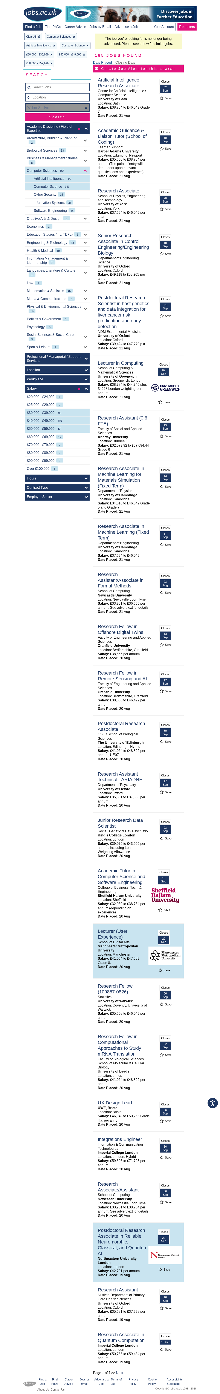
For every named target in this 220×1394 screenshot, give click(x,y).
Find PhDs (53, 27)
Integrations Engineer (120, 1139)
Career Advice (75, 27)
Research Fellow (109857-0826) (115, 988)
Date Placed (102, 62)
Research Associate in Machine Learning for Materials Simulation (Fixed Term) (121, 477)
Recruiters (187, 27)
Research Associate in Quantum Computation (121, 1337)
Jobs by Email (100, 27)
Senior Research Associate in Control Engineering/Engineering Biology (123, 244)
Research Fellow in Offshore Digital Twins (120, 629)
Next (119, 1373)
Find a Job (33, 27)
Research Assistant (118, 1290)
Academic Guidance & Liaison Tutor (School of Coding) (122, 136)
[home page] (42, 14)
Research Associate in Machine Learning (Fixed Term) (123, 532)
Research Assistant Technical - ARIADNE (120, 776)
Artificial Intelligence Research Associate (118, 82)
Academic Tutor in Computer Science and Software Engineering (121, 876)
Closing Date (125, 62)
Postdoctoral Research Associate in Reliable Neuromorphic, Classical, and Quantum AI (122, 1242)
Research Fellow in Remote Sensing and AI (122, 675)
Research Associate (118, 191)
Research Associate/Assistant (118, 1187)
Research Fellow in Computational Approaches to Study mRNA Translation (119, 1045)
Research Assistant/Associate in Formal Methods (121, 580)
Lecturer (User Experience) (112, 934)
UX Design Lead (115, 1102)
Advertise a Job (126, 27)
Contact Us (58, 1389)
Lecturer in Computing (121, 363)
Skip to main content (17, 4)
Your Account (164, 27)
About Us (43, 1389)
